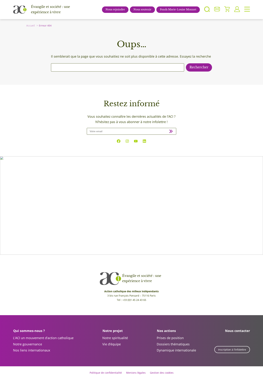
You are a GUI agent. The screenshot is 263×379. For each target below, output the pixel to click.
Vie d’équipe (111, 344)
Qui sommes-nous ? (29, 331)
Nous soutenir (142, 9)
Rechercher (198, 67)
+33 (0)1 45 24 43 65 (134, 300)
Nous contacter (237, 331)
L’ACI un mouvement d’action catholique (43, 338)
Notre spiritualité (115, 338)
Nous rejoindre (115, 9)
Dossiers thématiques (173, 344)
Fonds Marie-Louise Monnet (178, 9)
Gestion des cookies (162, 372)
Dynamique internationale (176, 350)
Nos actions (166, 331)
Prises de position (170, 338)
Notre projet (113, 331)
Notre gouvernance (27, 344)
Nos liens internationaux (31, 350)
